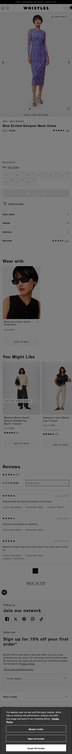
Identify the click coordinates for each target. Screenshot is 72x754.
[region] (36, 730)
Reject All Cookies (36, 738)
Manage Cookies (36, 729)
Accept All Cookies (36, 748)
